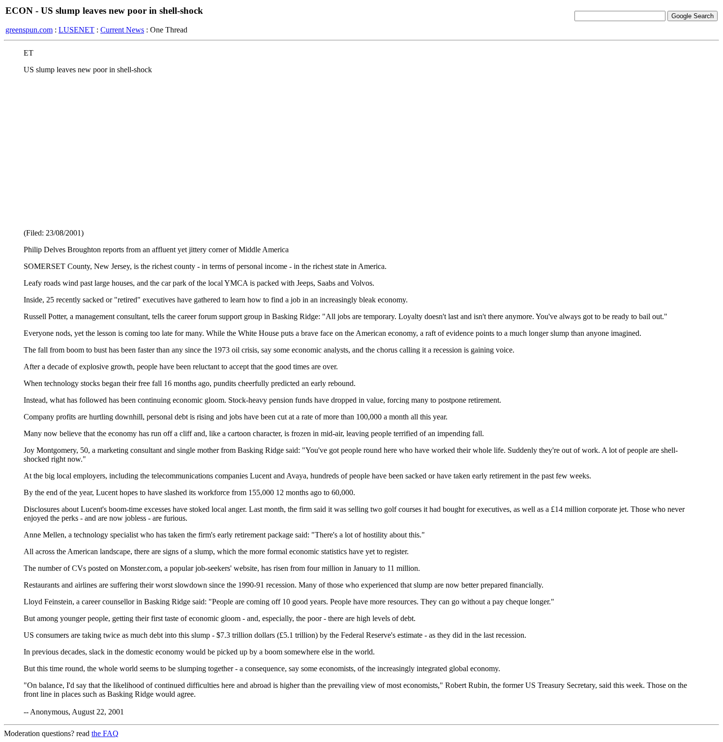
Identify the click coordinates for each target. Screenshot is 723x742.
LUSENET (76, 30)
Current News (122, 30)
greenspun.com (29, 30)
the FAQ (105, 733)
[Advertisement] (361, 151)
